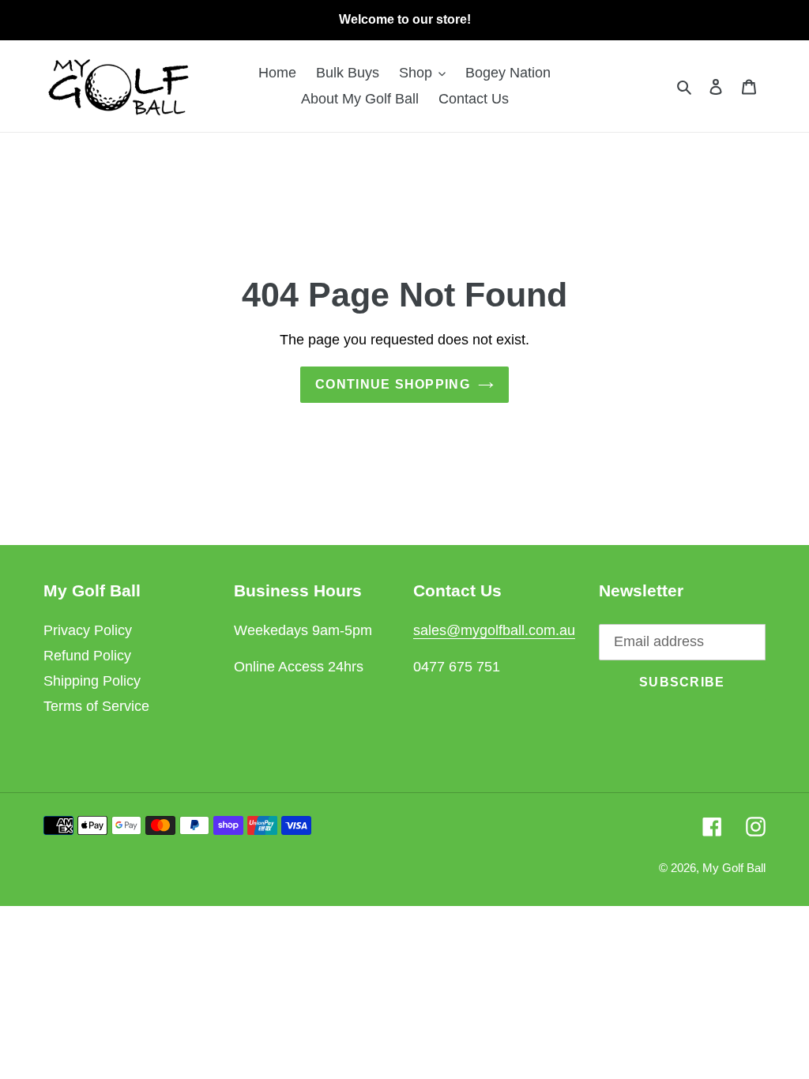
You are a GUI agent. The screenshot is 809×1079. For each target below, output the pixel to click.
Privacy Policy (87, 630)
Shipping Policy (92, 681)
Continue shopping (392, 384)
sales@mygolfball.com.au (494, 630)
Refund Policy (87, 656)
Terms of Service (96, 706)
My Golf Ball (734, 867)
